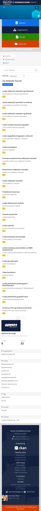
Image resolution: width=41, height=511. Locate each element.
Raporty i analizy (20, 470)
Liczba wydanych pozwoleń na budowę (17, 102)
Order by (5, 76)
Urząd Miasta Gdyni (20, 433)
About (7, 63)
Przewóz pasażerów (9, 214)
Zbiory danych (20, 455)
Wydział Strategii (24, 49)
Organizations (22, 30)
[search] (36, 70)
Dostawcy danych (20, 457)
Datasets (22, 23)
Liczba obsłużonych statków (13, 203)
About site (22, 44)
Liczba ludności (8, 226)
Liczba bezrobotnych (10, 261)
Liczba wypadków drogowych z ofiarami (17, 136)
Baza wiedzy (20, 465)
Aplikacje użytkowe (20, 468)
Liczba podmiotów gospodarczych (15, 297)
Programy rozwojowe (20, 472)
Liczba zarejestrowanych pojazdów (15, 125)
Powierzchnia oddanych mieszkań (15, 170)
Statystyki (21, 479)
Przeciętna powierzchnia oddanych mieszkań (19, 158)
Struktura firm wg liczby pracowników (17, 308)
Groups (22, 37)
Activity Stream (10, 59)
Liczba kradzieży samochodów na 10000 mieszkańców (17, 249)
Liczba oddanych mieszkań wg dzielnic (17, 114)
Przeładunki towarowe (11, 192)
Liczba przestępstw (9, 147)
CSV (4, 96)
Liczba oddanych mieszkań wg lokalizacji (17, 91)
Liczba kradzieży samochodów (13, 237)
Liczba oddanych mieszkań (12, 181)
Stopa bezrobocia (8, 272)
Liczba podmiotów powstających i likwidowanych (15, 284)
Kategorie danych (20, 460)
